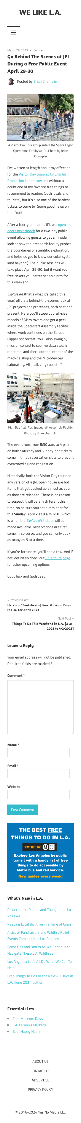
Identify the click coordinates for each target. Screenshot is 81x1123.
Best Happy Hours (27, 1031)
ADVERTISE (40, 1080)
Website (14, 786)
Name (13, 745)
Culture (38, 50)
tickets (40, 520)
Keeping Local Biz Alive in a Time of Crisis (39, 924)
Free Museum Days (28, 1018)
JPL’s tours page (57, 558)
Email (13, 766)
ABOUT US (40, 1061)
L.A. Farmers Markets (29, 1025)
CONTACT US (40, 1071)
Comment (16, 675)
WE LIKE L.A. (40, 12)
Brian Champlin (45, 81)
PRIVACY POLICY (40, 1089)
